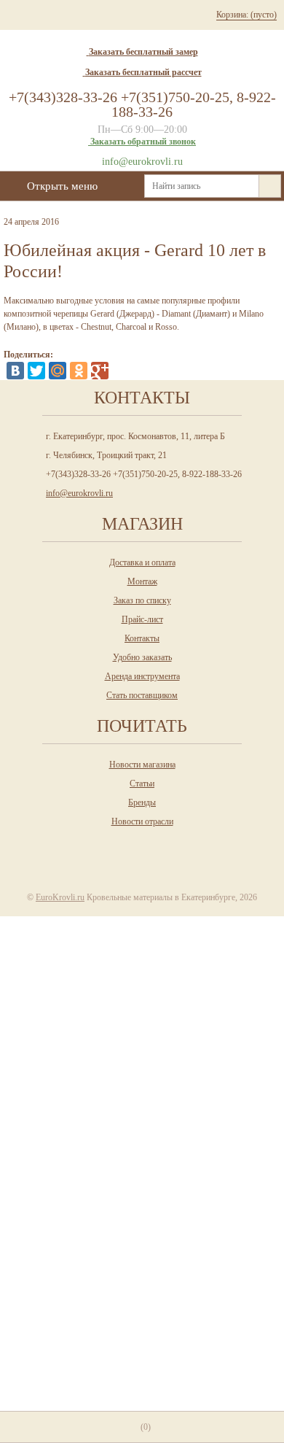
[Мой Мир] (57, 370)
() (146, 1427)
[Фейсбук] (170, 848)
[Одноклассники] (78, 370)
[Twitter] (36, 370)
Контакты (142, 638)
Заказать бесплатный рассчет (143, 72)
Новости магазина (142, 764)
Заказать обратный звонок (143, 141)
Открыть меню (62, 186)
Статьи (142, 783)
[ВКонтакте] (15, 370)
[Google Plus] (100, 370)
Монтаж (142, 581)
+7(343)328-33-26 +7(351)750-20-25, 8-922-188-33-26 (142, 104)
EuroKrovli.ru (60, 897)
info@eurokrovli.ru (142, 161)
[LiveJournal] (121, 370)
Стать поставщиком (142, 695)
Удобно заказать (142, 657)
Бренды (142, 802)
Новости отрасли (142, 821)
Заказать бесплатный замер (143, 52)
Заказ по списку (142, 600)
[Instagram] (111, 848)
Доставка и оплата (142, 562)
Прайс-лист (142, 619)
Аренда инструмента (142, 676)
